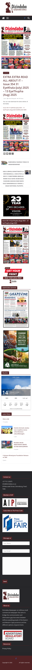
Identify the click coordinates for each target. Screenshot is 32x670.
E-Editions (6, 73)
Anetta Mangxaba (12, 98)
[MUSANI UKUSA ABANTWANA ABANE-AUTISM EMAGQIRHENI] (6, 446)
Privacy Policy (6, 649)
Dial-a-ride (6, 419)
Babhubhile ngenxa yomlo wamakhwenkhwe (18, 163)
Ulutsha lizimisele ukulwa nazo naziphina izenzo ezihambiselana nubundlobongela (21, 431)
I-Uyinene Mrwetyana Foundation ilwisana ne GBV (15, 456)
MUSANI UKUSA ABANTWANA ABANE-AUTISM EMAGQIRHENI (21, 444)
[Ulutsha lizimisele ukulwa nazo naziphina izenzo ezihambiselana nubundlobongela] (6, 433)
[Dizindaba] (3, 18)
